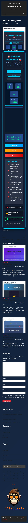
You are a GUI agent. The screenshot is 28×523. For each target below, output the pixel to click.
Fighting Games (6, 435)
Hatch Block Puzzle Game (10, 300)
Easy (14, 71)
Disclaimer (5, 453)
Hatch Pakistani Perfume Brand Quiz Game (12, 414)
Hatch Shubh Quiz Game (8, 417)
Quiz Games (5, 437)
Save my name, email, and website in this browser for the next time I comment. (15, 396)
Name (4, 378)
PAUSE (14, 150)
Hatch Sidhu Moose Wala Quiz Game (11, 422)
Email (4, 384)
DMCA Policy (5, 455)
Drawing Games (6, 432)
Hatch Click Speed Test (9, 337)
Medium (14, 75)
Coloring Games (6, 429)
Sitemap (4, 458)
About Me (5, 447)
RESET (14, 155)
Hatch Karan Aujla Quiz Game (9, 419)
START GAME (14, 145)
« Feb (13, 484)
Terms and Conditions (7, 460)
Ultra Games (11, 230)
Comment (5, 360)
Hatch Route (14, 6)
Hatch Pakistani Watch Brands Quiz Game (12, 412)
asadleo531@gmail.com (9, 25)
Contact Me (5, 450)
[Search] (24, 14)
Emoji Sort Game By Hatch (10, 264)
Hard (14, 79)
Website (5, 390)
